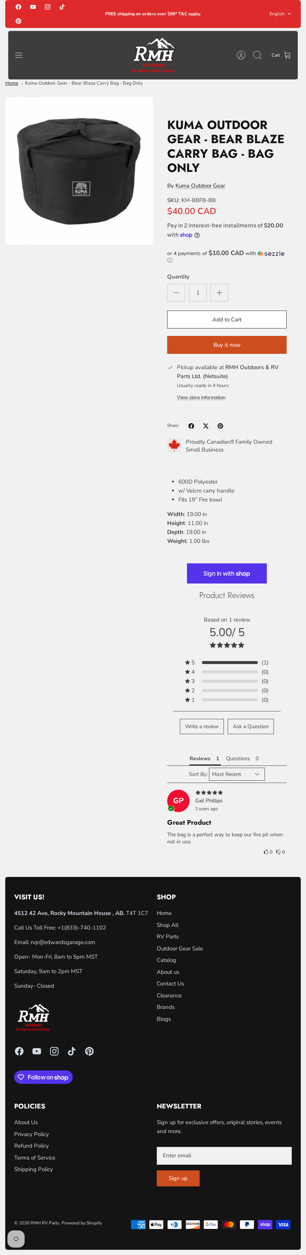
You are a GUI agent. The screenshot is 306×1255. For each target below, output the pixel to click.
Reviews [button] (200, 758)
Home (11, 83)
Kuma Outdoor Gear (200, 185)
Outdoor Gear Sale (180, 948)
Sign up (178, 1178)
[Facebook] (18, 7)
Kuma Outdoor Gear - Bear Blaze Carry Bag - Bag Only (84, 83)
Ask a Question (251, 726)
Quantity (178, 276)
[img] (227, 793)
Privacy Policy (31, 1134)
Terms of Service (34, 1157)
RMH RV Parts (45, 1223)
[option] (79, 171)
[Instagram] (47, 7)
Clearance (169, 995)
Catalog (166, 960)
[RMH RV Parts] (153, 55)
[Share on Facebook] (191, 426)
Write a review (202, 726)
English (277, 14)
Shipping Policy (33, 1169)
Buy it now (227, 345)
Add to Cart (226, 319)
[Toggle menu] (22, 55)
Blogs (164, 1019)
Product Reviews (227, 595)
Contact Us (170, 983)
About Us (26, 1122)
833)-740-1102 (86, 927)
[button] (227, 257)
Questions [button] (238, 758)
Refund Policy (31, 1145)
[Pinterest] (18, 21)
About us (168, 972)
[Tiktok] (62, 7)
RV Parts (168, 936)
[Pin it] (220, 426)
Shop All (167, 925)
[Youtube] (33, 7)
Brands (166, 1007)
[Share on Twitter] (206, 426)
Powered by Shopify (82, 1223)
